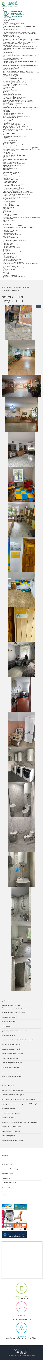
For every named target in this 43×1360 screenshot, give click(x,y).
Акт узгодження (11, 105)
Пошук (5, 278)
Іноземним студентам (9, 1022)
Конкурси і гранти (9, 246)
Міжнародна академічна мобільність (14, 276)
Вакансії (5, 88)
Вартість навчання (9, 151)
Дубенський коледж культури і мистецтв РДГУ (18, 129)
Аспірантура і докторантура (12, 234)
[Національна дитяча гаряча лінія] (8, 1220)
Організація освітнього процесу (13, 188)
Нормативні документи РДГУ (12, 226)
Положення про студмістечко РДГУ (14, 155)
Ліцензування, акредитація (12, 94)
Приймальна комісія (9, 142)
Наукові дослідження (10, 233)
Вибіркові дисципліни (10, 214)
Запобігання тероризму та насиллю (14, 136)
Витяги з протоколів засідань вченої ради (16, 116)
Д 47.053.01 (6, 249)
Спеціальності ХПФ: (21, 55)
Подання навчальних (14, 183)
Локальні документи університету (14, 81)
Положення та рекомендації (12, 190)
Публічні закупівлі (8, 87)
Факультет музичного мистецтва (13, 23)
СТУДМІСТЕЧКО (8, 154)
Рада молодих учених (10, 256)
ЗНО (4, 146)
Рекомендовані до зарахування (12, 1113)
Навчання (6, 170)
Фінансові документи (10, 86)
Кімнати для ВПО (8, 167)
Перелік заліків (8, 204)
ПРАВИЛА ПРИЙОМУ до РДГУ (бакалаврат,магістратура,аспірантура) (14, 1006)
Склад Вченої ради (9, 114)
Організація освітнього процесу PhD (14, 240)
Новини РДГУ (6, 1187)
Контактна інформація (9, 1183)
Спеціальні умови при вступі (11, 1049)
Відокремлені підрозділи (11, 123)
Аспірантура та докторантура (11, 1127)
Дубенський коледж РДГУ (11, 127)
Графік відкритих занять (11, 206)
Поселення (6, 152)
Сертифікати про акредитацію (13, 103)
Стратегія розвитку (9, 133)
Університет (9, 18)
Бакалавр (6, 208)
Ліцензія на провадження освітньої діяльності (18, 101)
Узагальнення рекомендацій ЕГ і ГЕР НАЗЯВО (17, 100)
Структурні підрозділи (10, 130)
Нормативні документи (10, 96)
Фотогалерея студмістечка (12, 165)
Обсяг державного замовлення (12, 1076)
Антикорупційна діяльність (12, 135)
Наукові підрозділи (9, 253)
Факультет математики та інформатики (16, 44)
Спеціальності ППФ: (21, 65)
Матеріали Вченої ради (10, 117)
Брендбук (6, 91)
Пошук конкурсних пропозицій (13, 145)
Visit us (21, 1328)
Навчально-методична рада (12, 172)
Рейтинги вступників (8, 1108)
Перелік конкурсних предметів (12, 1072)
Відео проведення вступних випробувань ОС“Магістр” (19, 1104)
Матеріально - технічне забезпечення (15, 84)
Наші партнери (8, 219)
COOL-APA (6, 274)
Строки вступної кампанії (10, 1058)
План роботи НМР (8, 178)
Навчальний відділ (8, 1160)
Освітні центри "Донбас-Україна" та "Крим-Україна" (18, 1040)
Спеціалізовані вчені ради (11, 247)
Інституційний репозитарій (12, 122)
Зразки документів (9, 213)
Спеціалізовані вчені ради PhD (13, 252)
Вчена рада (7, 112)
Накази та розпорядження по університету (17, 191)
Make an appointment (21, 1288)
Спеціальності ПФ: (21, 72)
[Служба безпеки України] (14, 1234)
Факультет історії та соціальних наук (15, 28)
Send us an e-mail (21, 1306)
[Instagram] (21, 1352)
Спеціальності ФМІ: (21, 47)
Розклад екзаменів (9, 201)
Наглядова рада (8, 119)
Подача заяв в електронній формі (12, 1053)
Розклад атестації (9, 199)
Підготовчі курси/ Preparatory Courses (15, 268)
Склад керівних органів (10, 75)
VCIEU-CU (6, 272)
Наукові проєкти (8, 229)
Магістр (5, 210)
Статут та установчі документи (13, 78)
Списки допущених (8, 1085)
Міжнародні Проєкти (9, 269)
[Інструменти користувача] (38, 306)
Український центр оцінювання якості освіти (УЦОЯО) (20, 148)
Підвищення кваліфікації (11, 255)
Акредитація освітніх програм (12, 99)
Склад (11, 176)
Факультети (7, 22)
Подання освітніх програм (12, 186)
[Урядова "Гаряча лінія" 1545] (20, 1207)
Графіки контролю (16, 196)
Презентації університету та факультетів (15, 1031)
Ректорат (6, 20)
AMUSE (5, 271)
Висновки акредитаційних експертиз (15, 97)
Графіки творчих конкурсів (10, 1067)
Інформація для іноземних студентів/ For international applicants (20, 264)
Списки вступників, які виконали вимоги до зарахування (20, 1122)
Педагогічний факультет (11, 68)
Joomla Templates (14, 1355)
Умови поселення (8, 156)
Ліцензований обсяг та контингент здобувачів (18, 193)
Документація (7, 224)
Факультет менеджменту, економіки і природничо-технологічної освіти (19, 34)
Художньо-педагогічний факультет (14, 51)
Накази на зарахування (9, 1117)
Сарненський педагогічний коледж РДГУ (16, 126)
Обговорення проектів (10, 180)
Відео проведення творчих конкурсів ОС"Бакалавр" (18, 1099)
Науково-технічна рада (10, 230)
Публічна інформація (9, 77)
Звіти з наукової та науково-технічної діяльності (18, 227)
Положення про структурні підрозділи (15, 83)
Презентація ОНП (8, 242)
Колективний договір (10, 90)
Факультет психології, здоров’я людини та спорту (19, 61)
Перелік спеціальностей (9, 1017)
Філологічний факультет (11, 60)
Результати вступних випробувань (13, 1095)
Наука (5, 222)
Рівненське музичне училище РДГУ (14, 125)
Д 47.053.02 (6, 250)
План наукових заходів (10, 245)
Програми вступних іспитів (11, 237)
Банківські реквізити (10, 168)
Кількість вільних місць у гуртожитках (15, 159)
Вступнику (6, 138)
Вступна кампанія (8, 143)
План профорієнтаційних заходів (12, 1140)
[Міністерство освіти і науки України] (8, 1207)
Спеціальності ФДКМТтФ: (22, 39)
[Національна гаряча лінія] (20, 1220)
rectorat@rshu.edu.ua (21, 1319)
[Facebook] (18, 1352)
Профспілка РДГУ (7, 1174)
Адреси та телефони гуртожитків (14, 164)
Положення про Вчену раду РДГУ (13, 113)
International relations (13, 261)
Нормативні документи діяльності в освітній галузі (19, 80)
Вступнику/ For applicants (11, 266)
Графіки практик (8, 203)
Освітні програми (8, 207)
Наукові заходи (8, 243)
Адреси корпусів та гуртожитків (12, 1131)
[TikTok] (25, 1352)
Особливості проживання (11, 161)
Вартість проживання (10, 158)
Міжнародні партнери (10, 275)
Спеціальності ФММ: (19, 25)
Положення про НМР (9, 174)
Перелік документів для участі (11, 1044)
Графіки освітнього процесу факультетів (16, 194)
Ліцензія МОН (6, 1026)
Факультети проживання (11, 162)
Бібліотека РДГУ (8, 120)
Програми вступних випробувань (12, 1090)
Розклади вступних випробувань (12, 1063)
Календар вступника (8, 1136)
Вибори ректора (8, 93)
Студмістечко (6, 1178)
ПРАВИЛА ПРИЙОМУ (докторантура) (13, 1012)
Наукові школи (8, 232)
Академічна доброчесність (12, 259)
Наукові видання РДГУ (10, 258)
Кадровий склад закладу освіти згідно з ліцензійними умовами (20, 109)
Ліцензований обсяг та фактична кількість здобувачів (20, 107)
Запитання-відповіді (8, 1035)
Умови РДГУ (21, 216)
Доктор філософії (9, 211)
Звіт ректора (7, 132)
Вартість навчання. (9, 220)
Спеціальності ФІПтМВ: (21, 30)
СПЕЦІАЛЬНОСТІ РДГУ (10, 140)
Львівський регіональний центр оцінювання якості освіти (21, 149)
